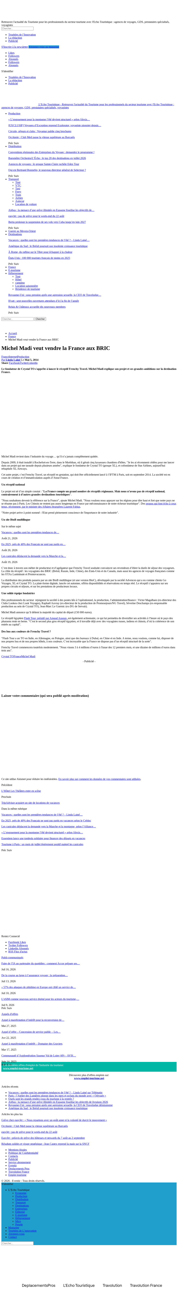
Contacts (13, 1156)
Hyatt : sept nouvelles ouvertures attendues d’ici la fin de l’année (43, 300)
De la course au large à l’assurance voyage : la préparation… (34, 975)
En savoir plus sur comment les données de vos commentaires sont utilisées (99, 779)
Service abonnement (19, 1162)
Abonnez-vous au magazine (44, 46)
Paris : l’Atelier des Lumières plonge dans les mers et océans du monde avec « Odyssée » (57, 1095)
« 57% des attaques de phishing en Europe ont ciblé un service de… (38, 987)
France (12, 267)
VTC (18, 185)
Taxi (17, 188)
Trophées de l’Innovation (22, 34)
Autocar (19, 201)
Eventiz (12, 1165)
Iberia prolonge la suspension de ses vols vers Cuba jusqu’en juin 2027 (47, 222)
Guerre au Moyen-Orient (22, 231)
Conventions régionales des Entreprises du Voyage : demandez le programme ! (51, 152)
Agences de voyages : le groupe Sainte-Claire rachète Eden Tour (43, 164)
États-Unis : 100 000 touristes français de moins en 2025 (39, 257)
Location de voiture (26, 204)
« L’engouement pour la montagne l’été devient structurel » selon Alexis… (49, 119)
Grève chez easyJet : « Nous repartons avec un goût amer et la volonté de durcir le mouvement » (54, 1120)
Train (18, 194)
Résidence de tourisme (27, 289)
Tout (17, 182)
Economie (20, 1193)
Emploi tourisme (17, 1174)
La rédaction (15, 37)
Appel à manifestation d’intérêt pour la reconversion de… (32, 1019)
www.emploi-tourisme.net (18, 1068)
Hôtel (18, 279)
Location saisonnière (26, 285)
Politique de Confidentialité (23, 1152)
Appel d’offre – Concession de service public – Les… (30, 1031)
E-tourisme (14, 270)
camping (20, 282)
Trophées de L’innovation (22, 1230)
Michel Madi (28, 656)
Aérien (19, 197)
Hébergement (15, 273)
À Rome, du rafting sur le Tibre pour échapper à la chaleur (40, 252)
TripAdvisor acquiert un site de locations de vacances (30, 802)
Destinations (15, 234)
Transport (13, 179)
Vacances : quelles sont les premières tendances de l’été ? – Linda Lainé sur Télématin (55, 1092)
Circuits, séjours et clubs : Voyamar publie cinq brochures (39, 131)
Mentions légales (17, 1149)
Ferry (18, 191)
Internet (13, 356)
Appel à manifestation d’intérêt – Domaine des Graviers (31, 1043)
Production (14, 113)
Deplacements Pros (18, 1168)
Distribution (14, 146)
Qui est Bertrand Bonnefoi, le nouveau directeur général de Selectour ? (47, 170)
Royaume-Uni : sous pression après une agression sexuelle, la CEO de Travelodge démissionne (60, 1105)
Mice (18, 1221)
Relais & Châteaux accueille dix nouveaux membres (37, 306)
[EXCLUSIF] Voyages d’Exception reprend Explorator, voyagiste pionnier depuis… (54, 125)
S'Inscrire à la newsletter (14, 46)
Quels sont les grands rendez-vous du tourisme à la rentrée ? (41, 1098)
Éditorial (20, 1211)
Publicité (13, 40)
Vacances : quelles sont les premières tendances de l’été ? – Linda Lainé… (49, 240)
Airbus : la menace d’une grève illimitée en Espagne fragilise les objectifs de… (51, 210)
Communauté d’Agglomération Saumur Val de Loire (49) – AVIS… (38, 1055)
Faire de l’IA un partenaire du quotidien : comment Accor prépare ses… (40, 963)
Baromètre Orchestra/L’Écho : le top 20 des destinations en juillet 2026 (47, 158)
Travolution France (18, 1171)
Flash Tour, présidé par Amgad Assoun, (46, 618)
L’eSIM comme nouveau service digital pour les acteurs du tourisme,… (40, 999)
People (19, 1224)
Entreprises (21, 1208)
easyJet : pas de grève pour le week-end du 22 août (36, 216)
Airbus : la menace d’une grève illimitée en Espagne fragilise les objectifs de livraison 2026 (58, 1101)
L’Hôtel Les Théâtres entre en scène (21, 790)
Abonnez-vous (16, 1233)
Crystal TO (7, 656)
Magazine (13, 1227)
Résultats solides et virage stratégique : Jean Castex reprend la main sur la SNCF (45, 1143)
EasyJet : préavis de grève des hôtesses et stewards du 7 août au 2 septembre (43, 1137)
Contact (12, 1237)
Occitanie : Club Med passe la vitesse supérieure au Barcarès (41, 137)
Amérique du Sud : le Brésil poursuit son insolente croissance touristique (48, 246)
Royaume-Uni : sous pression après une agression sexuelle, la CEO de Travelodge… (54, 294)
